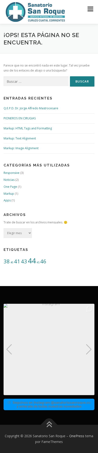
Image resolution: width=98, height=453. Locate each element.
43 (24, 261)
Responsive (12, 173)
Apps (7, 200)
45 (38, 262)
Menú (90, 9)
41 (17, 261)
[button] (49, 392)
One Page (10, 187)
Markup (9, 194)
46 (43, 261)
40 (11, 262)
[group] (49, 349)
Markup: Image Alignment (21, 148)
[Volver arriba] (49, 424)
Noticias (9, 180)
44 (32, 260)
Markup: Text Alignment (20, 138)
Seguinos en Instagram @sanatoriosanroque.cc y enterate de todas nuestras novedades (51, 404)
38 (7, 261)
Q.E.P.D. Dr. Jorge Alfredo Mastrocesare (31, 108)
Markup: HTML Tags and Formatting (28, 128)
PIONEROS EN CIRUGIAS (20, 118)
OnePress (76, 436)
